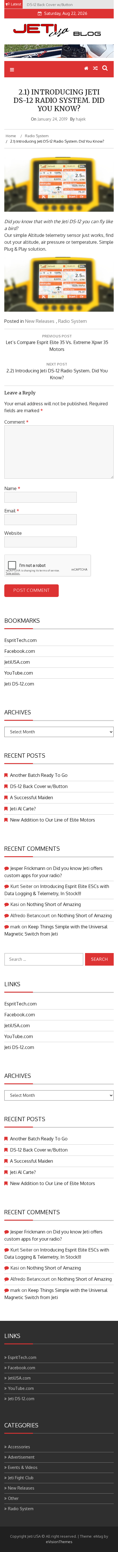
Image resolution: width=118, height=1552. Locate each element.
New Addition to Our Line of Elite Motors (52, 820)
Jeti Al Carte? (23, 809)
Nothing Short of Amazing (54, 904)
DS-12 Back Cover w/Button (39, 786)
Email (11, 511)
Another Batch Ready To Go (39, 775)
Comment (16, 422)
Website (13, 533)
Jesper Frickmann (27, 868)
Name (12, 488)
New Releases (39, 321)
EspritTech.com (20, 640)
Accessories (19, 1446)
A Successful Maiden (31, 797)
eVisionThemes (59, 1541)
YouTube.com (18, 673)
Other (13, 1498)
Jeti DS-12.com (19, 684)
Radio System (72, 321)
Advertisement (21, 1457)
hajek (81, 119)
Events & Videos (23, 1467)
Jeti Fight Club (21, 1477)
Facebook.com (19, 651)
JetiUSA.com (17, 662)
